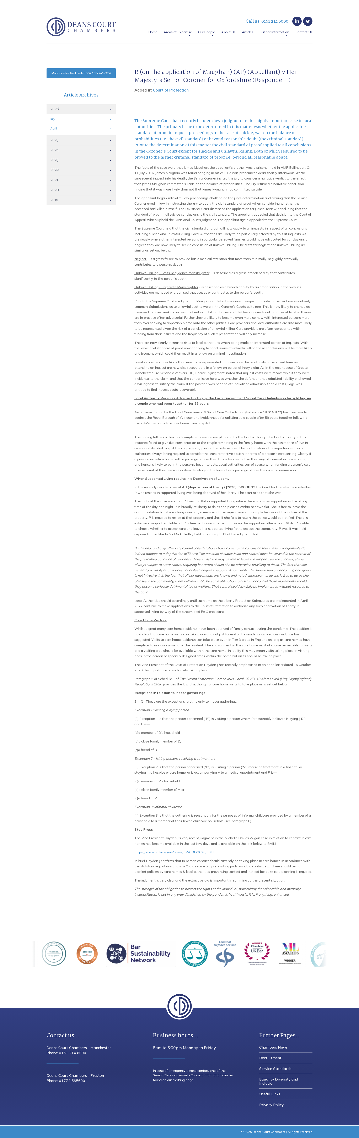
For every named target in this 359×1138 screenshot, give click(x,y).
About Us (228, 32)
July (52, 119)
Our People (206, 32)
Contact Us (303, 32)
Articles (247, 32)
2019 (54, 200)
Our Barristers (165, 43)
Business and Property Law (208, 43)
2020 (54, 190)
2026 (54, 109)
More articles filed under (81, 73)
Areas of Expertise (178, 32)
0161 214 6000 (274, 21)
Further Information (274, 32)
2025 (54, 140)
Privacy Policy (271, 1104)
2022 (54, 170)
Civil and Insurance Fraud (250, 43)
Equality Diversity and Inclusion (258, 43)
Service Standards (218, 43)
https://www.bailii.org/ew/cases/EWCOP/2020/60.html (176, 852)
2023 (54, 160)
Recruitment (192, 43)
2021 (54, 180)
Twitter (307, 21)
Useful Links (293, 43)
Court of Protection (171, 90)
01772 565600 (72, 1080)
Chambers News (166, 43)
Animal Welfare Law (169, 43)
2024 (54, 150)
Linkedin (297, 21)
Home (152, 32)
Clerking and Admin (193, 43)
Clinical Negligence (286, 43)
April (53, 128)
